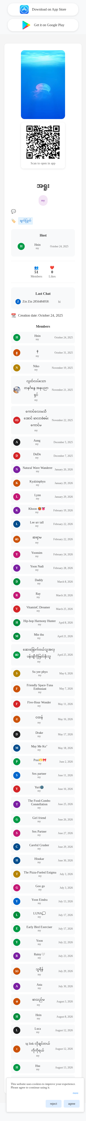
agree (71, 1103)
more (75, 1093)
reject (53, 1103)
